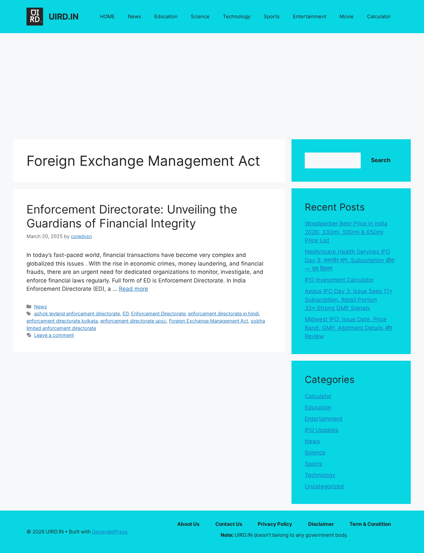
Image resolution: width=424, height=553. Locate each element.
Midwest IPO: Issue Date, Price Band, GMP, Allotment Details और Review (348, 327)
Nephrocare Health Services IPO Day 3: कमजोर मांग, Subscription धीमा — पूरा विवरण (350, 260)
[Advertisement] (212, 82)
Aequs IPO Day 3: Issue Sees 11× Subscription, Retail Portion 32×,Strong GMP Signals (349, 299)
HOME (107, 16)
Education (166, 16)
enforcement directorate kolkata (62, 321)
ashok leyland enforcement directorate (77, 313)
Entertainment (309, 16)
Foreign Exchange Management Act (208, 321)
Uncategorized (324, 486)
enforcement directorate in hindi (223, 313)
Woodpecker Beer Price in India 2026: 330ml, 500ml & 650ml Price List (346, 232)
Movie (347, 16)
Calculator (379, 16)
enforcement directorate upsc (133, 321)
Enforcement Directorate (158, 313)
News (134, 16)
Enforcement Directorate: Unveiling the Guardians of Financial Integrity (131, 216)
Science (200, 16)
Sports (272, 16)
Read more (133, 288)
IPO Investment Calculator (339, 279)
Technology (236, 16)
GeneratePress (110, 531)
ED (126, 313)
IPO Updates (322, 430)
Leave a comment (54, 335)
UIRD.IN (64, 17)
